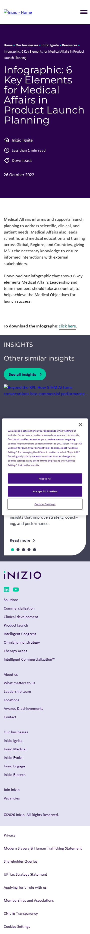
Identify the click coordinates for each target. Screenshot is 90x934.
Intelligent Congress (20, 633)
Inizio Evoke (13, 757)
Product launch (16, 625)
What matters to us (19, 682)
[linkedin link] (6, 590)
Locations (11, 700)
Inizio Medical (15, 749)
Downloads (22, 160)
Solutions (11, 599)
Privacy (10, 835)
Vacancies (12, 798)
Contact (10, 717)
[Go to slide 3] (23, 549)
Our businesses (27, 45)
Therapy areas (15, 650)
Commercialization (19, 608)
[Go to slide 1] (12, 549)
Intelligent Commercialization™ (29, 659)
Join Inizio (12, 789)
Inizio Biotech (15, 774)
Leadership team (17, 691)
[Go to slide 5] (34, 549)
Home (8, 45)
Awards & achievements (23, 708)
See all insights (22, 374)
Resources (69, 45)
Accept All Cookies (45, 491)
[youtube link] (16, 590)
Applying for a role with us (25, 887)
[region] (45, 466)
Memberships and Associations (29, 900)
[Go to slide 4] (29, 549)
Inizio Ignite (50, 45)
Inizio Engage (14, 766)
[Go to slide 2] (18, 549)
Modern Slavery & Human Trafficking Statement (43, 848)
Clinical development (21, 616)
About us (11, 674)
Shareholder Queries (20, 861)
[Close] (80, 424)
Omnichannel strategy (22, 642)
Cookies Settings (45, 504)
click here (67, 326)
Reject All (45, 478)
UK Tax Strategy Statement (25, 874)
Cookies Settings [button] (17, 926)
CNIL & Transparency (21, 913)
